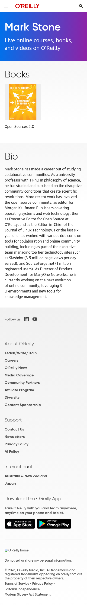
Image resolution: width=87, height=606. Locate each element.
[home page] (27, 5)
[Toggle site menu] (6, 6)
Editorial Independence (22, 589)
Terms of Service (17, 583)
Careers (11, 360)
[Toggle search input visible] (81, 6)
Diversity (12, 397)
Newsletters (15, 436)
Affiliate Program (19, 390)
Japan (10, 483)
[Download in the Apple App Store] (20, 527)
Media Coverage (19, 375)
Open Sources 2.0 (19, 126)
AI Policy (12, 451)
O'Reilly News (16, 367)
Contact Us (14, 429)
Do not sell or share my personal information (38, 560)
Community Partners (22, 382)
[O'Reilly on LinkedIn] (26, 319)
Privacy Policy (16, 444)
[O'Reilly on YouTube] (34, 319)
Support (13, 420)
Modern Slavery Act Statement (28, 594)
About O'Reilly (19, 343)
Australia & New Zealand (26, 476)
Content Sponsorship (23, 404)
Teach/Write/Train (21, 353)
